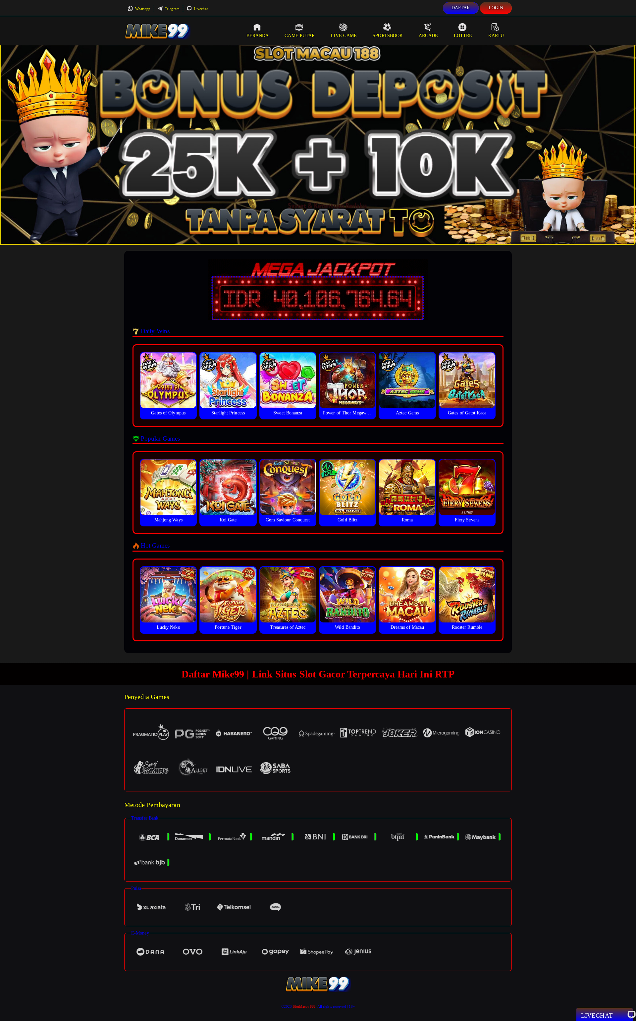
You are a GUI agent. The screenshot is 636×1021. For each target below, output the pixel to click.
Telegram (172, 9)
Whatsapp (142, 9)
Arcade (428, 35)
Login (496, 7)
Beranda (257, 35)
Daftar (460, 7)
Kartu (496, 35)
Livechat (200, 9)
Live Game (344, 35)
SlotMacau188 (304, 1006)
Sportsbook (388, 35)
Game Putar (300, 35)
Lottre (463, 35)
